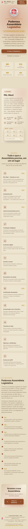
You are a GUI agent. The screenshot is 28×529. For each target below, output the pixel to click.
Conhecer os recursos (13, 56)
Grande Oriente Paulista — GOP (15, 515)
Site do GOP (13, 2)
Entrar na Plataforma (22, 2)
